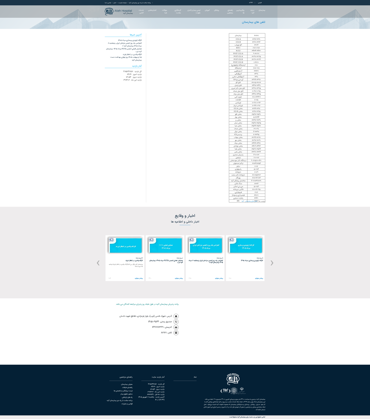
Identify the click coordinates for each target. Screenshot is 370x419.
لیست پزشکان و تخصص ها (123, 390)
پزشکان (216, 10)
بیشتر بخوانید (259, 278)
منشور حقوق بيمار (127, 394)
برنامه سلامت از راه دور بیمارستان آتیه (120, 400)
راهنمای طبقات (127, 387)
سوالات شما (164, 11)
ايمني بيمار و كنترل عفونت (193, 11)
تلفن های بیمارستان (251, 201)
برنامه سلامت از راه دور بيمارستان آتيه (140, 3)
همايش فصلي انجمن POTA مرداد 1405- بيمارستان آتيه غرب (124, 50)
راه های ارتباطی (127, 397)
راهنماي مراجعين (230, 11)
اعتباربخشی (152, 10)
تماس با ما (108, 3)
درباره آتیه (252, 11)
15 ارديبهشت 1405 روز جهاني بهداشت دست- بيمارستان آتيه (126, 59)
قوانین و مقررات (127, 403)
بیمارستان (262, 10)
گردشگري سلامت (178, 11)
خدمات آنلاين (141, 11)
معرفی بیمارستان (127, 384)
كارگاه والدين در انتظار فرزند (132, 54)
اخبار (114, 3)
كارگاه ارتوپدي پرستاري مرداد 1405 (130, 40)
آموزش (207, 10)
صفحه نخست (122, 3)
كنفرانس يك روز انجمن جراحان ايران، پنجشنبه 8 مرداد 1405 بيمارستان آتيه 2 (125, 45)
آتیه (243, 201)
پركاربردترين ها (240, 11)
